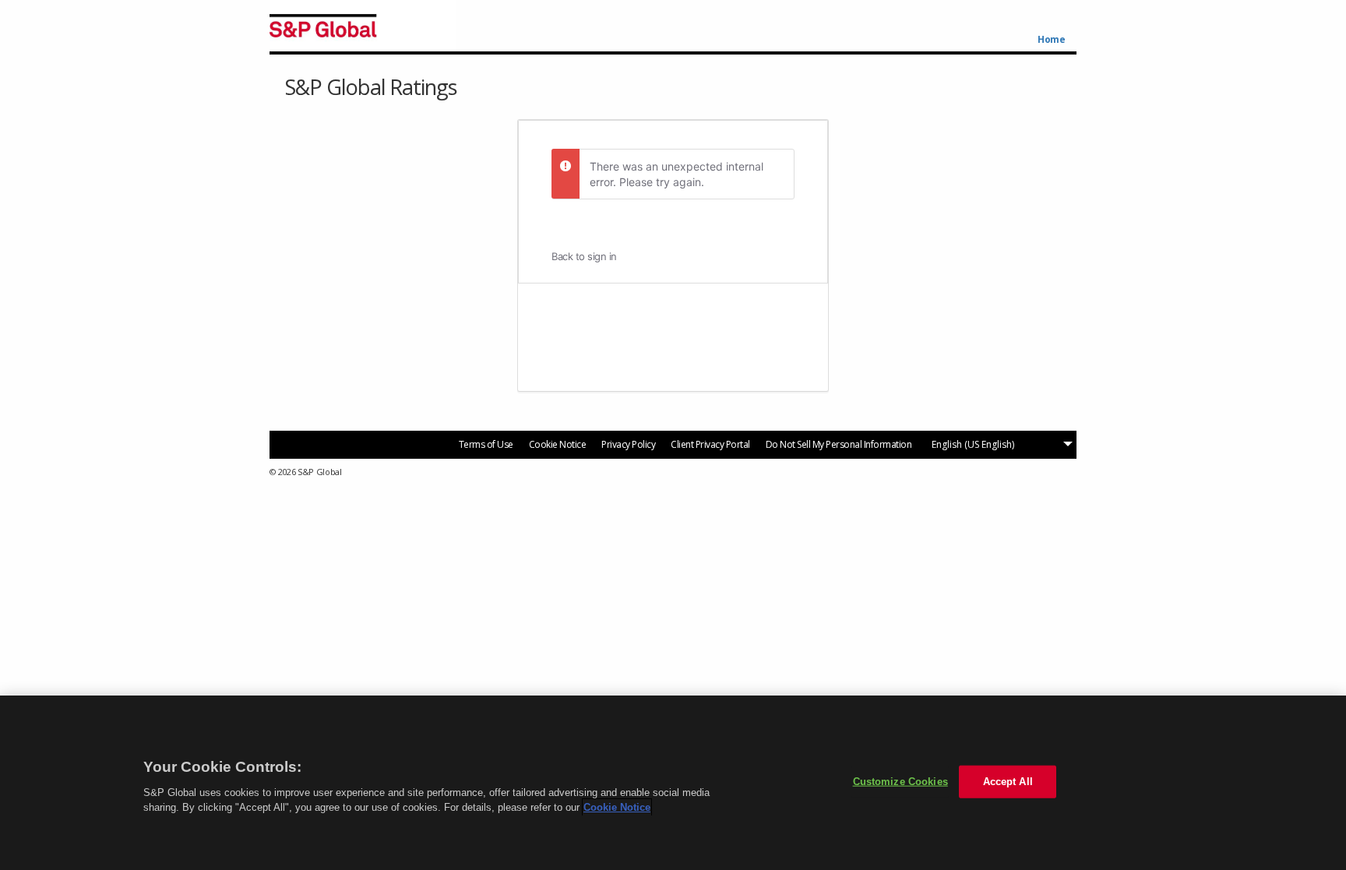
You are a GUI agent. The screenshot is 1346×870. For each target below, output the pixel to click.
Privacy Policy (628, 444)
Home (1051, 39)
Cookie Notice (558, 444)
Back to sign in (584, 256)
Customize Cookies (900, 781)
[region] (673, 783)
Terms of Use (486, 444)
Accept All (1008, 781)
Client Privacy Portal (710, 444)
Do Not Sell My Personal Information (839, 444)
